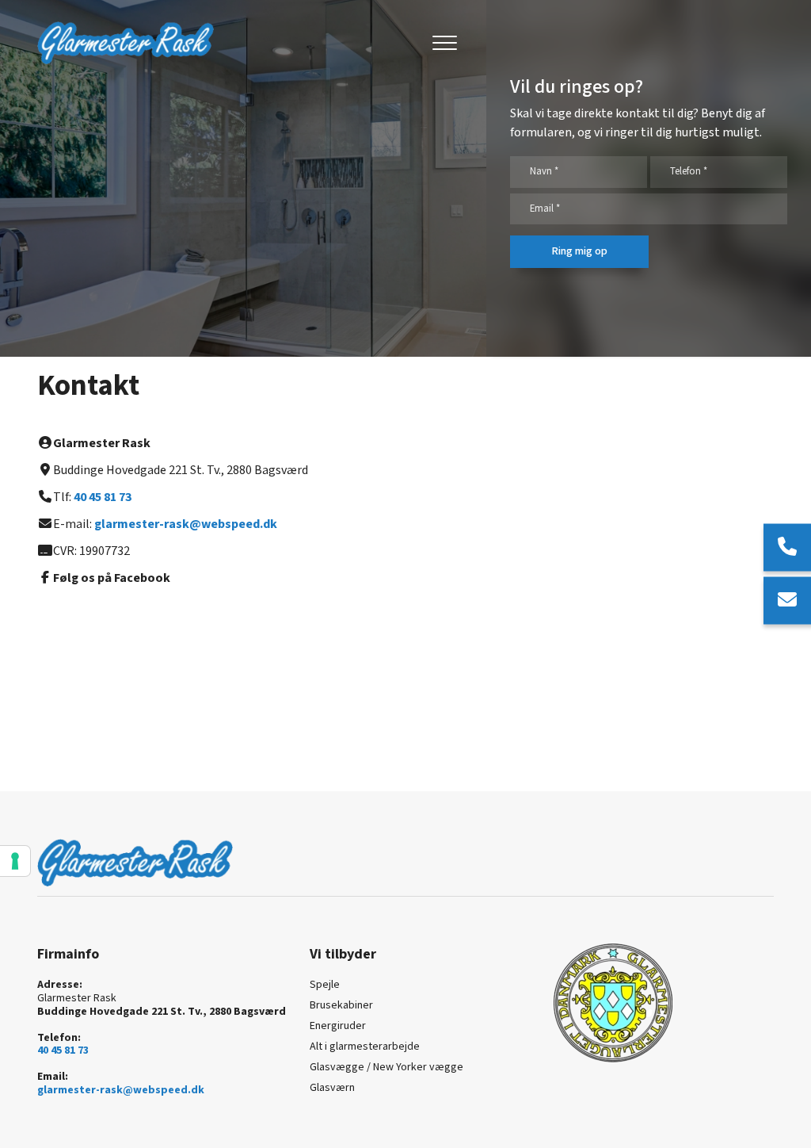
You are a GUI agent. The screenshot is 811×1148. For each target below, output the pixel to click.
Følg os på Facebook (111, 578)
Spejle (325, 984)
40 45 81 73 (102, 497)
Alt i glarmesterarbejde (365, 1046)
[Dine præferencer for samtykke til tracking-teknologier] (15, 861)
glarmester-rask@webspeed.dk (185, 524)
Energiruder (338, 1025)
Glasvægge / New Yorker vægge (386, 1067)
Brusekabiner (341, 1005)
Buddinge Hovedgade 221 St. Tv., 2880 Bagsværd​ (161, 1012)
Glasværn (332, 1087)
